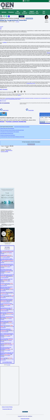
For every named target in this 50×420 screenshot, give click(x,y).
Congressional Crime (37, 98)
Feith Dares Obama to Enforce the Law (6, 133)
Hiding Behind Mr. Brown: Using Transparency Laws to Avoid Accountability (6, 348)
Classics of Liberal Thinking (7, 406)
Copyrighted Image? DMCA (1, 27)
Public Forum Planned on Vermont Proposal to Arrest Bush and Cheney (12, 130)
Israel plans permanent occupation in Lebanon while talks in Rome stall (7, 299)
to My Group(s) (3, 100)
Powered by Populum (25, 418)
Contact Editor (31, 110)
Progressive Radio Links (7, 409)
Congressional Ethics (44, 98)
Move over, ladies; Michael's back (6, 295)
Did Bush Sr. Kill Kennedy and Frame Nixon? (7, 135)
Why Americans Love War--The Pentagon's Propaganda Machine (6, 329)
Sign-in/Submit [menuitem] (24, 12)
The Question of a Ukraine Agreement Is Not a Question (9, 131)
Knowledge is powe (4, 255)
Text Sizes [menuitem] (44, 12)
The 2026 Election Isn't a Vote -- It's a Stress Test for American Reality (6, 308)
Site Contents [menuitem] (17, 12)
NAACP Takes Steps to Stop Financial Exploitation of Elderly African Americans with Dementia (7, 287)
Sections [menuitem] (4, 12)
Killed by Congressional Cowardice (13, 20)
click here (8, 364)
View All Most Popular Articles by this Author (22, 126)
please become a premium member (6, 151)
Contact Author (5, 110)
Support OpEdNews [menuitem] (31, 12)
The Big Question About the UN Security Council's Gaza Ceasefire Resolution (7, 275)
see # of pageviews (6, 257)
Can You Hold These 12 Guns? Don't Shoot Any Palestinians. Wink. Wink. (12, 136)
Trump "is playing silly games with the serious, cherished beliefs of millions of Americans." (7, 334)
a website (5, 42)
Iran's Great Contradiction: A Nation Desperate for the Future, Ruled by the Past (7, 259)
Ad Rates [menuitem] (37, 12)
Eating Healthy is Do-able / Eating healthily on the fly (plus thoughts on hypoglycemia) (7, 270)
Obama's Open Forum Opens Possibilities (7, 128)
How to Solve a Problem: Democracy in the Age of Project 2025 (7, 339)
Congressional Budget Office (19, 98)
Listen (21, 16)
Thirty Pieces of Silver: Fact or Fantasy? (7, 292)
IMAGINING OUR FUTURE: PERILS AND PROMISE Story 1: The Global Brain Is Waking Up (7, 353)
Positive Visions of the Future (5, 325)
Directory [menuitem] (10, 12)
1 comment (17, 21)
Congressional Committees (28, 98)
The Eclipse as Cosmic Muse (5, 283)
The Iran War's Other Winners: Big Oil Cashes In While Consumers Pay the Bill (7, 264)
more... (19, 95)
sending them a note (31, 83)
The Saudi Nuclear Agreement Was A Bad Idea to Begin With (7, 321)
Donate (2, 121)
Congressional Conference (10, 98)
